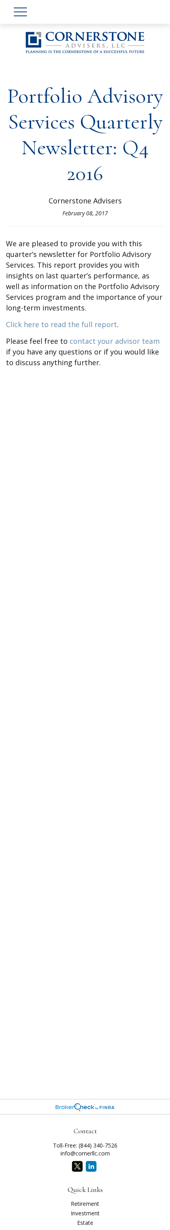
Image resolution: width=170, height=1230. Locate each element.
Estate (85, 1222)
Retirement (85, 1203)
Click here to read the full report (61, 324)
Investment (85, 1213)
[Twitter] (77, 1166)
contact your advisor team (115, 341)
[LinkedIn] (91, 1166)
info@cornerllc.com (85, 1153)
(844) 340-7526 (98, 1145)
